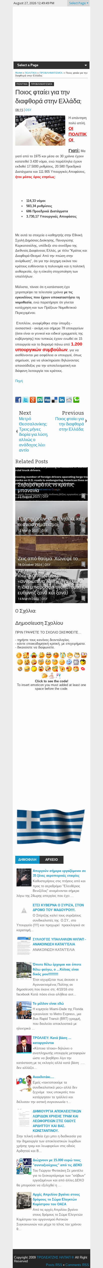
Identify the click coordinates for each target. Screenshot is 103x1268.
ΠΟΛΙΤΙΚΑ (22, 84)
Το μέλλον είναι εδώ (48, 1003)
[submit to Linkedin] (62, 400)
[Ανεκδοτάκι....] (24, 1091)
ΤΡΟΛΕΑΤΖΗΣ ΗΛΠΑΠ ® (55, 1257)
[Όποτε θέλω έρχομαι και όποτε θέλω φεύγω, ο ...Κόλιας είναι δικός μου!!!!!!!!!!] (24, 979)
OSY (28, 110)
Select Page (77, 3)
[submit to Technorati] (76, 400)
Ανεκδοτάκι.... (43, 1077)
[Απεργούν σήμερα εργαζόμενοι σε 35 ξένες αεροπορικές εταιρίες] (24, 885)
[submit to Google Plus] (33, 400)
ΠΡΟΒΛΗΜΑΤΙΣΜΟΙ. (42, 84)
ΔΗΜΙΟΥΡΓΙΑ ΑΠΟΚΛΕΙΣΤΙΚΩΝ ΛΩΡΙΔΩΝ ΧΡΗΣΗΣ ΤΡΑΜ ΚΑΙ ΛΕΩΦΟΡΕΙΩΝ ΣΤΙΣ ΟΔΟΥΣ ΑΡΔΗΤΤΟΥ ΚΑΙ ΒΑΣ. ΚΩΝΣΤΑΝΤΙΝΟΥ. (57, 1121)
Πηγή (19, 381)
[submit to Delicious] (55, 400)
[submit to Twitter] (25, 400)
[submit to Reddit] (69, 400)
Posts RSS (54, 1265)
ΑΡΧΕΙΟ (51, 860)
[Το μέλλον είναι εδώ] (24, 1018)
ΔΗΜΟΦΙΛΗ (27, 860)
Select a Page (27, 65)
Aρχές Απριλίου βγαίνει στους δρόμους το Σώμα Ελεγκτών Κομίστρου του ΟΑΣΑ (56, 1199)
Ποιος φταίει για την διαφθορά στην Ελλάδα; (48, 96)
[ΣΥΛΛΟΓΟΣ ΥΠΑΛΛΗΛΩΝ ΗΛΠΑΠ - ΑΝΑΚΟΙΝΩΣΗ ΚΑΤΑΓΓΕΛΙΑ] (24, 954)
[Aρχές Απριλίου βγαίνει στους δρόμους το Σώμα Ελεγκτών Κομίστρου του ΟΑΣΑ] (24, 1209)
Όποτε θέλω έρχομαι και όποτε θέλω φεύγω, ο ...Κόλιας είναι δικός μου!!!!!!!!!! (57, 969)
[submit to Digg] (47, 400)
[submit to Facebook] (18, 400)
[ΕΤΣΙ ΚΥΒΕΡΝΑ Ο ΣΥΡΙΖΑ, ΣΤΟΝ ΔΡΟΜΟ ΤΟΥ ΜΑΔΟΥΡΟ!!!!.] (24, 917)
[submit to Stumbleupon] (40, 400)
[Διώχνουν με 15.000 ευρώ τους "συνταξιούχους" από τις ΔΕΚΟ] (24, 1174)
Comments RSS (77, 1265)
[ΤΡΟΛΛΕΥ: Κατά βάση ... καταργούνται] (24, 1052)
